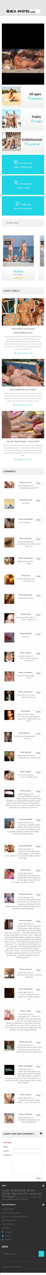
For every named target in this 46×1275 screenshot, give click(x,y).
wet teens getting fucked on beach (21, 1198)
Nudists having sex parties (11, 1213)
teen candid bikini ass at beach (23, 389)
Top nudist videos (12, 223)
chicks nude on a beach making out (26, 1197)
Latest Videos (11, 291)
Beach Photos (17, 1267)
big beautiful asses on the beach (22, 1194)
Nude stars (5, 1228)
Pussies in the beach (9, 1220)
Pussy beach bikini (8, 1209)
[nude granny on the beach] (18, 251)
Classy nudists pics (8, 1224)
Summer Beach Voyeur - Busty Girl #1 (23, 441)
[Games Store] (23, 11)
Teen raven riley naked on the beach (15, 1216)
